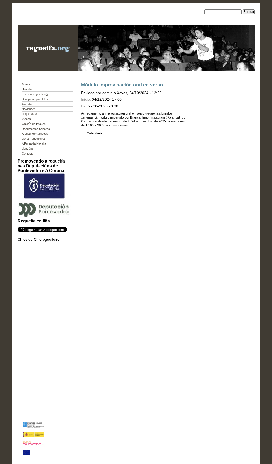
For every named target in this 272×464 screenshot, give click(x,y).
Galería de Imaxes (34, 123)
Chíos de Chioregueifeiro (39, 239)
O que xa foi (29, 114)
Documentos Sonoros (36, 128)
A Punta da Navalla (34, 143)
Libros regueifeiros (34, 138)
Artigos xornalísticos (35, 133)
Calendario (95, 133)
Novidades (29, 109)
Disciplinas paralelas (35, 99)
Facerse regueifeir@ (35, 94)
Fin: (84, 106)
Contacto (27, 153)
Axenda (27, 104)
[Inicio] (48, 70)
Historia (27, 89)
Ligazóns (27, 148)
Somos (26, 84)
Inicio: (86, 99)
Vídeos (26, 118)
